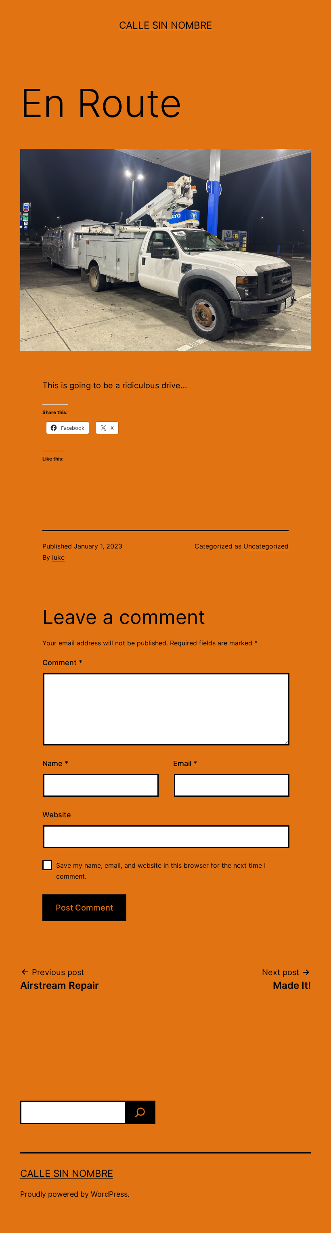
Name (55, 763)
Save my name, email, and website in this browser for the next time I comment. (161, 870)
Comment (62, 662)
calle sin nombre (165, 25)
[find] (140, 1112)
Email (185, 763)
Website (56, 814)
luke (58, 557)
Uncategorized (266, 546)
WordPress (109, 1194)
